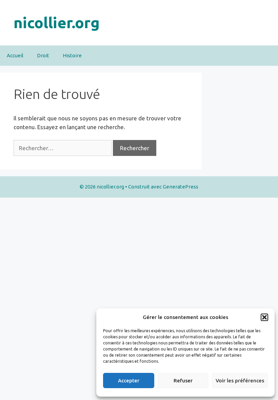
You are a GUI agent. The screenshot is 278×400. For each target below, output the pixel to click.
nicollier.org (57, 22)
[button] (264, 317)
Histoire (72, 55)
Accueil (15, 55)
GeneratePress (180, 186)
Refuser (183, 380)
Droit (43, 55)
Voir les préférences (240, 380)
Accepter (128, 380)
